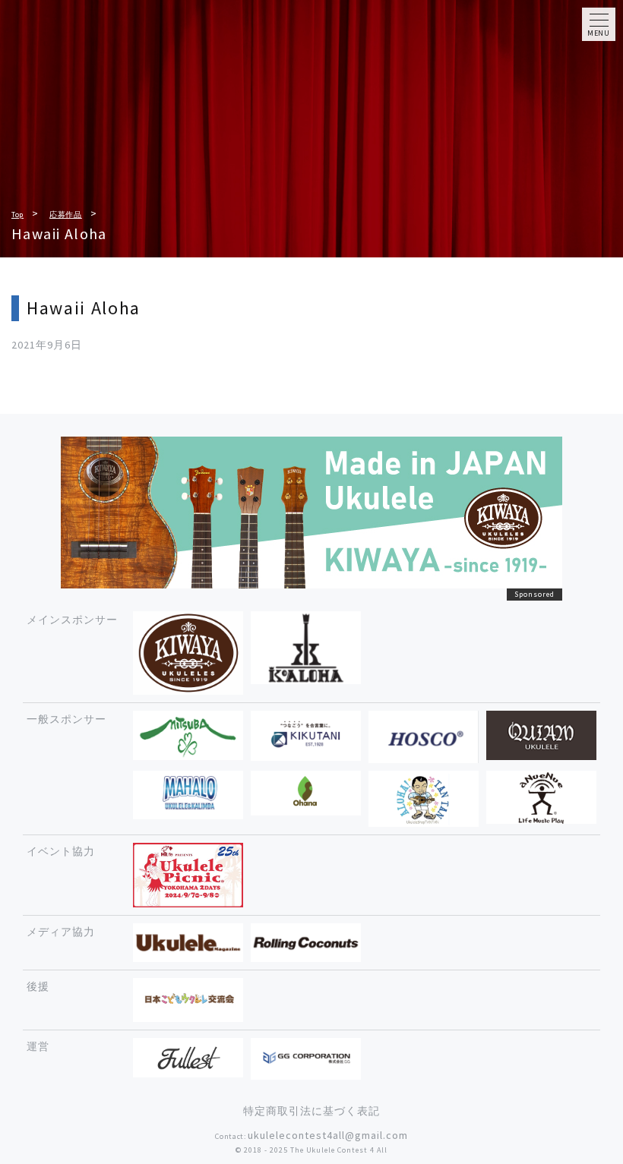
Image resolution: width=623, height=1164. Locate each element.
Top (17, 214)
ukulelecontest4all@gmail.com (327, 1135)
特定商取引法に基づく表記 (311, 1111)
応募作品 (65, 214)
